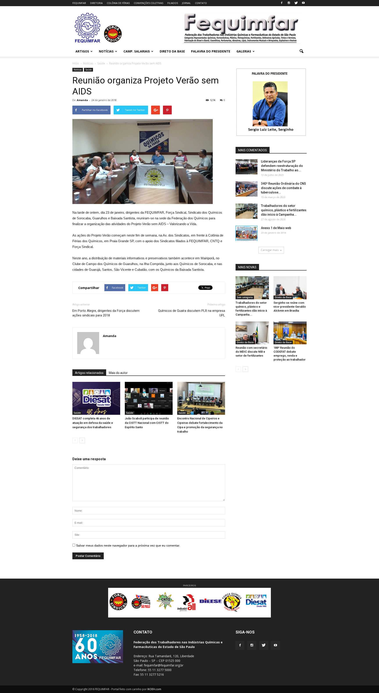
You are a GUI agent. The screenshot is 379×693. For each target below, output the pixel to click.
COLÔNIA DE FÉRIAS (118, 3)
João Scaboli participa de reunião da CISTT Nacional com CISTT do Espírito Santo (147, 423)
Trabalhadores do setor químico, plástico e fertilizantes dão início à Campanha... (283, 210)
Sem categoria (245, 297)
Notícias (78, 69)
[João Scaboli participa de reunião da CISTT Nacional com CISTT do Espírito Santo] (149, 398)
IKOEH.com (154, 689)
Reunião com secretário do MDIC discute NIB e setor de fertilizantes (251, 351)
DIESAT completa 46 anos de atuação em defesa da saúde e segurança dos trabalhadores (92, 423)
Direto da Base (283, 297)
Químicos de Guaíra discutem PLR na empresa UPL (191, 313)
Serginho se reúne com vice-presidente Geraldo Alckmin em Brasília (290, 306)
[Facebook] (281, 3)
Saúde (88, 69)
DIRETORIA (96, 3)
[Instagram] (289, 3)
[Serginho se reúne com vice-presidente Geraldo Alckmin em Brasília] (290, 287)
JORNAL (186, 3)
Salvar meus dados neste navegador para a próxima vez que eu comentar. (128, 545)
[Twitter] (296, 3)
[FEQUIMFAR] (88, 42)
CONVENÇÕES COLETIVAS (148, 3)
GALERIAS (243, 51)
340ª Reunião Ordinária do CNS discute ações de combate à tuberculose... (283, 188)
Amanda (82, 100)
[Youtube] (303, 3)
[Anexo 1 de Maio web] (246, 233)
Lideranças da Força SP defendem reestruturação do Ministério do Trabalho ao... (282, 166)
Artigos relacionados (89, 373)
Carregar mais (270, 250)
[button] (301, 51)
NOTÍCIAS (106, 51)
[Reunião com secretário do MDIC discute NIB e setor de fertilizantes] (252, 332)
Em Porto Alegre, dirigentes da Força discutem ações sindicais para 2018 (105, 313)
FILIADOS (172, 3)
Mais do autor (118, 373)
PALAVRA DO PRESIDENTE (210, 51)
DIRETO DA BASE (172, 51)
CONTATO (201, 3)
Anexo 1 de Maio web (276, 228)
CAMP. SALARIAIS (136, 51)
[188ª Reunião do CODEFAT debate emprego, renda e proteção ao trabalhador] (290, 332)
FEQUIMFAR (79, 3)
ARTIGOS (82, 51)
